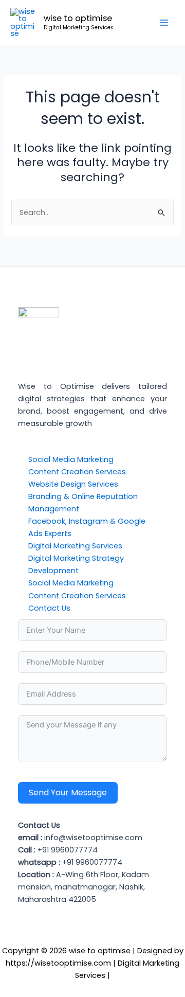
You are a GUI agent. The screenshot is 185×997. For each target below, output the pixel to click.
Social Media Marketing (71, 459)
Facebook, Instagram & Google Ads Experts (86, 527)
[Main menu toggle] (164, 22)
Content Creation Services (77, 472)
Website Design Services (73, 484)
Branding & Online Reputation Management (83, 502)
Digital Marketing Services (75, 546)
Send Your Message (68, 792)
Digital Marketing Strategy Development (76, 564)
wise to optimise (78, 18)
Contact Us (49, 608)
